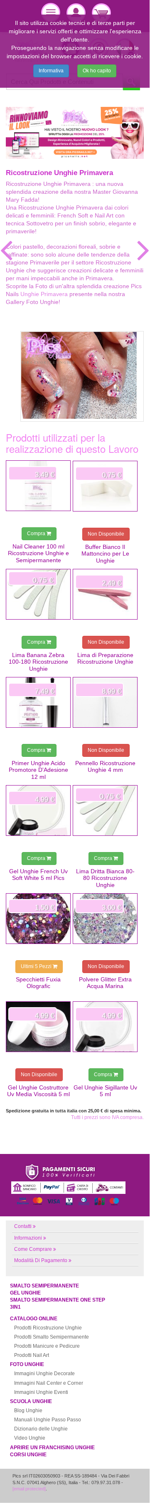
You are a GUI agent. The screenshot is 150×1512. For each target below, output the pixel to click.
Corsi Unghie (28, 1455)
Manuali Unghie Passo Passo (47, 1420)
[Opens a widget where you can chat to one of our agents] (118, 1492)
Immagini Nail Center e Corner (48, 1383)
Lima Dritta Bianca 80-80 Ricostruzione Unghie (105, 878)
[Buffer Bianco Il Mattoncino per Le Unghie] (105, 486)
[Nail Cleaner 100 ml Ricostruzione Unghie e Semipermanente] (38, 485)
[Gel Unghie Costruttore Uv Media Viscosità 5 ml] (38, 1026)
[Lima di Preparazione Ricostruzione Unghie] (105, 594)
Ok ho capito (97, 71)
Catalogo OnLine (33, 1319)
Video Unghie (29, 1438)
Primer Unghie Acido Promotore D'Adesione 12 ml (38, 770)
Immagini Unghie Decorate (44, 1373)
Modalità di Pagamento (40, 1260)
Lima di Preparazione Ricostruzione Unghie (105, 658)
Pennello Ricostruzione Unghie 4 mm (105, 766)
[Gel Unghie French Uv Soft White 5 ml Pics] (38, 810)
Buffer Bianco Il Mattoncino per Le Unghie (105, 554)
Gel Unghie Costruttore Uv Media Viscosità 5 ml (38, 1090)
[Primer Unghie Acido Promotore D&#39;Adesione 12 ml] (38, 702)
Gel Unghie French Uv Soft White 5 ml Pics (38, 874)
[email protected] (29, 1488)
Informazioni (28, 1238)
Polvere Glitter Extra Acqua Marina (105, 982)
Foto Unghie (27, 1364)
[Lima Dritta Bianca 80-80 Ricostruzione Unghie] (105, 810)
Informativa (51, 71)
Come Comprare (33, 1249)
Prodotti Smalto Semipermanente (51, 1337)
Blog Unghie (28, 1410)
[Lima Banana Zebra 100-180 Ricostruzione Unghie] (38, 594)
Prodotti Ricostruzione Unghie (48, 1328)
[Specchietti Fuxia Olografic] (38, 918)
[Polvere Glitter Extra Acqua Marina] (105, 918)
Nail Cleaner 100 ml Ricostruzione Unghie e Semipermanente (38, 553)
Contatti (23, 1226)
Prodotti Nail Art (31, 1355)
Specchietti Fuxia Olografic (38, 982)
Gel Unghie (25, 1293)
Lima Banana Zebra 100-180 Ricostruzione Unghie (38, 662)
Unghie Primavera (44, 294)
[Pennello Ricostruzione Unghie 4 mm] (105, 702)
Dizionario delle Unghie (41, 1429)
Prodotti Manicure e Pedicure (47, 1346)
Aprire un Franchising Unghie (52, 1447)
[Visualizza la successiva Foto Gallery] (143, 250)
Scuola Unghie (31, 1401)
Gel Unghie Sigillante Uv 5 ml (105, 1090)
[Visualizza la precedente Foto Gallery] (6, 250)
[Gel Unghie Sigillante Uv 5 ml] (105, 1026)
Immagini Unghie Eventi (41, 1392)
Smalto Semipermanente (44, 1286)
